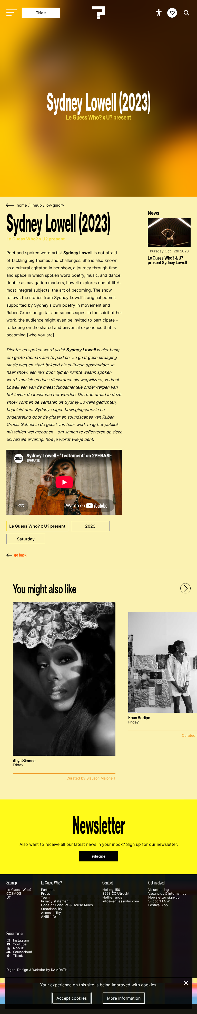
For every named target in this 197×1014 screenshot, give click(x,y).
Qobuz (18, 948)
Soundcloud (22, 952)
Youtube (19, 944)
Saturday (26, 538)
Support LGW (159, 901)
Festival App (158, 905)
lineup (36, 205)
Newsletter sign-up (164, 897)
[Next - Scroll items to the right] (185, 588)
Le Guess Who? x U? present (37, 526)
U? (8, 897)
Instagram (20, 940)
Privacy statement (55, 901)
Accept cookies (71, 998)
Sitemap (11, 883)
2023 (90, 526)
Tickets (41, 12)
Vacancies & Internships (167, 893)
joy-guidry (54, 205)
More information (124, 998)
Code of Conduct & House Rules (67, 905)
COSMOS (13, 893)
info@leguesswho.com (120, 901)
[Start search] (185, 12)
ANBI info (48, 917)
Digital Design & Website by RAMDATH (36, 970)
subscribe (98, 856)
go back (20, 555)
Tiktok (17, 956)
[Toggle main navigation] (10, 12)
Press (45, 893)
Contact (107, 883)
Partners (48, 890)
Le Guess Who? (19, 890)
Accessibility (51, 913)
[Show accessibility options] (159, 13)
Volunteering (158, 890)
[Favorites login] (172, 13)
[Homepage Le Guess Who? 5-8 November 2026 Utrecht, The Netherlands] (98, 12)
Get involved (156, 883)
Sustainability (51, 909)
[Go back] (10, 205)
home (22, 205)
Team (45, 897)
